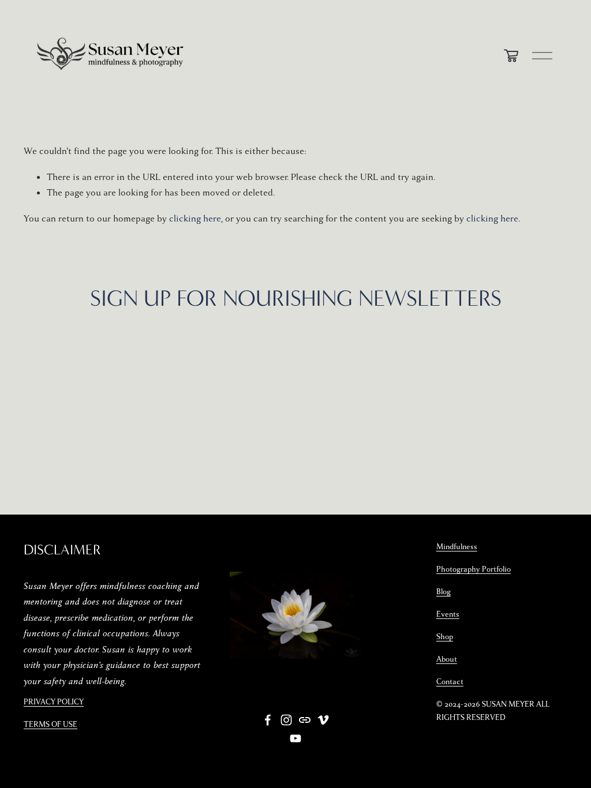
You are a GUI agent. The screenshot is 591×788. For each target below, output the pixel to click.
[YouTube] (295, 738)
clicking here (195, 218)
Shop (444, 637)
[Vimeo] (323, 720)
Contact (449, 682)
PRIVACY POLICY (54, 702)
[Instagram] (286, 720)
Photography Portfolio (473, 569)
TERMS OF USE (50, 724)
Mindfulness (456, 547)
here (331, 368)
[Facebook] (268, 720)
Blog (443, 592)
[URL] (305, 720)
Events (447, 614)
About (446, 659)
